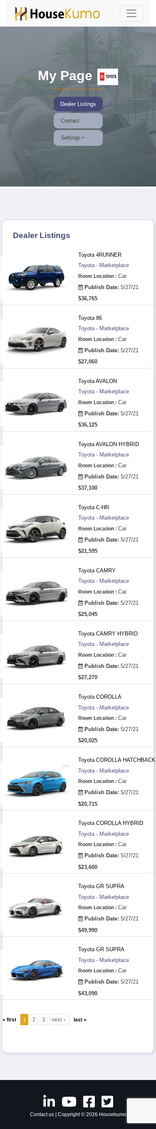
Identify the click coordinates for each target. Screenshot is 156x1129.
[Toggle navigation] (131, 13)
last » (80, 1020)
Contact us (42, 1114)
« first (9, 1020)
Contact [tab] (70, 121)
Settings (71, 138)
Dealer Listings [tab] (78, 104)
